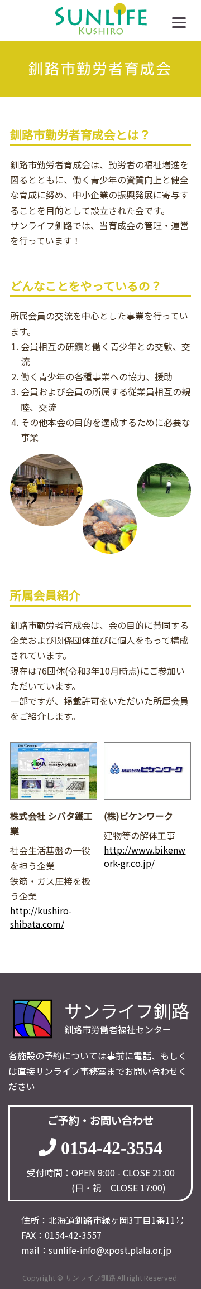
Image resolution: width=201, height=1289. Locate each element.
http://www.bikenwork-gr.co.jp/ (144, 856)
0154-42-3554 (111, 1147)
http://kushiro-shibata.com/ (41, 917)
